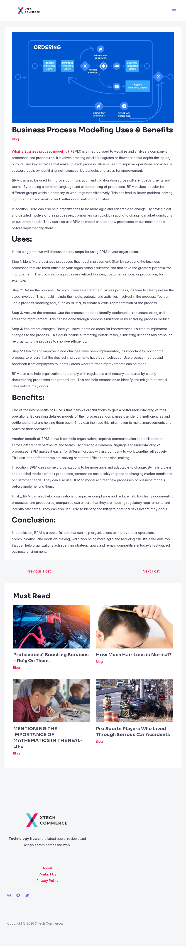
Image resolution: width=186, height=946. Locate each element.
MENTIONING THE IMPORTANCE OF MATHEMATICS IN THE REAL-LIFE (48, 737)
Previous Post (36, 571)
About (47, 868)
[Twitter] (27, 895)
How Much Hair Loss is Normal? (134, 655)
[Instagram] (9, 895)
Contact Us (47, 874)
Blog (15, 139)
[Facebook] (18, 895)
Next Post (153, 571)
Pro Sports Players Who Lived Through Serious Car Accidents (133, 731)
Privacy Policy (47, 880)
